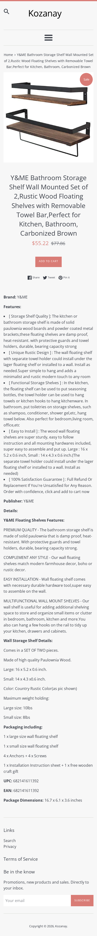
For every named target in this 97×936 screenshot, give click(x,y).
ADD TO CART (48, 261)
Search (10, 840)
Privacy (10, 846)
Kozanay (61, 926)
